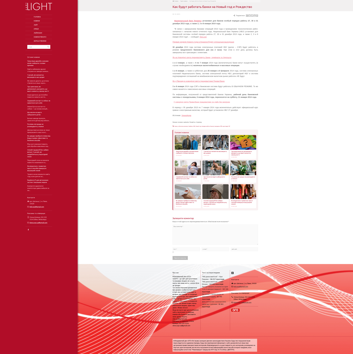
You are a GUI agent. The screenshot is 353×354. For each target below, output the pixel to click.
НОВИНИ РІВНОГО (40, 37)
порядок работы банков (208, 126)
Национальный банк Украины (188, 21)
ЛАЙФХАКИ (38, 33)
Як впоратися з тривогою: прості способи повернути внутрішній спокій (36, 168)
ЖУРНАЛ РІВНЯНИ (40, 41)
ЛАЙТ (36, 25)
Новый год (198, 126)
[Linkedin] (254, 16)
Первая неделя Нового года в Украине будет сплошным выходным (203, 42)
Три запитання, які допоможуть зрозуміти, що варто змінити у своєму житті (38, 89)
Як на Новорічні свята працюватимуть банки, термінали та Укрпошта (202, 57)
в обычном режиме (183, 126)
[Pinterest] (257, 16)
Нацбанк (190, 126)
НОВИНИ (37, 21)
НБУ (194, 126)
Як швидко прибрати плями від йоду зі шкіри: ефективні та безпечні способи (38, 138)
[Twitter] (252, 16)
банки (175, 126)
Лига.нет (203, 37)
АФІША (36, 29)
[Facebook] (28, 229)
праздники (217, 126)
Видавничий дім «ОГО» (182, 276)
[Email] (249, 16)
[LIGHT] (38, 6)
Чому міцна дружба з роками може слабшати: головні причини (37, 63)
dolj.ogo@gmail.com (37, 207)
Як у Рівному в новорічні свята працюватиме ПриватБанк (199, 81)
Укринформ (186, 115)
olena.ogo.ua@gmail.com (38, 223)
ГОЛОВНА (37, 17)
